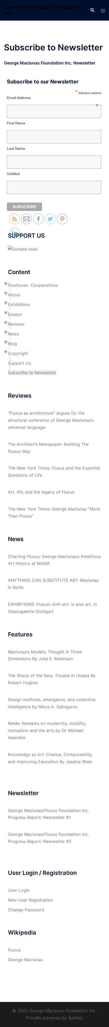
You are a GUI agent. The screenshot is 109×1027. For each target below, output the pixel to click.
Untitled (13, 174)
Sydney (75, 1017)
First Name (16, 123)
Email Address (52, 98)
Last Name (16, 148)
